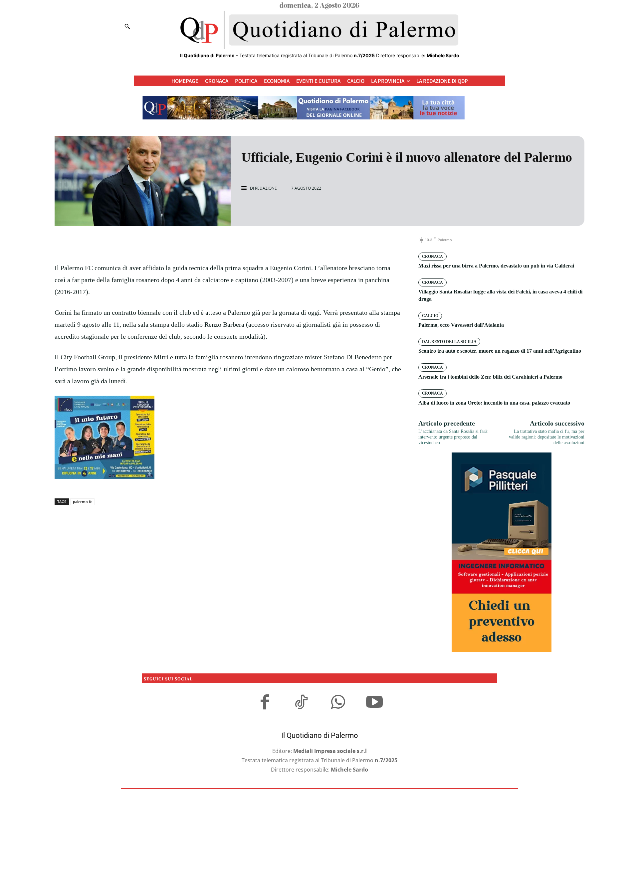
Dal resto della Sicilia (449, 341)
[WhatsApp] (251, 243)
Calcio (430, 315)
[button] (127, 26)
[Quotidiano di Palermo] (319, 30)
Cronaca (432, 256)
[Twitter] (221, 243)
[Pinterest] (236, 243)
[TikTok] (301, 703)
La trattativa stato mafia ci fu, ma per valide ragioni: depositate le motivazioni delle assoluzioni (546, 437)
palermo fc (82, 501)
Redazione (266, 188)
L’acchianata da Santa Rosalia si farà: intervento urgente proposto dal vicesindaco (453, 437)
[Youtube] (374, 703)
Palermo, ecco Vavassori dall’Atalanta (461, 325)
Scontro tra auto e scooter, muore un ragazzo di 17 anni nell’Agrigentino (499, 351)
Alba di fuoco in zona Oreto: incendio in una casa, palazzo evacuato (494, 403)
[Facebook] (205, 243)
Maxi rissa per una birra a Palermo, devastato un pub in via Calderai (496, 265)
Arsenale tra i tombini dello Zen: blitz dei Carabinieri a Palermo (490, 377)
